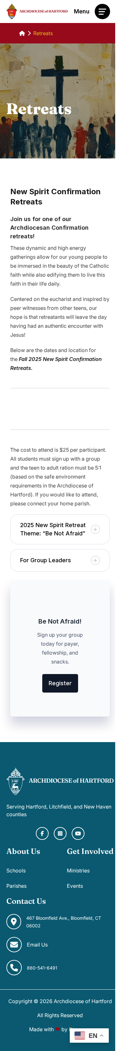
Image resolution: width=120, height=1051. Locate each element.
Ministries (78, 870)
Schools (16, 870)
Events (75, 886)
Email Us (37, 944)
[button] (60, 529)
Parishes (16, 886)
